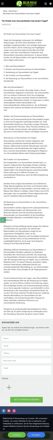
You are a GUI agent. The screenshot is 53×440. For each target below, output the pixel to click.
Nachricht (13, 11)
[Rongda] (3, 220)
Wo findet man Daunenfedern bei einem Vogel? (21, 13)
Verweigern (36, 435)
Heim (5, 11)
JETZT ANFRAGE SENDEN (26, 400)
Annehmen (17, 435)
